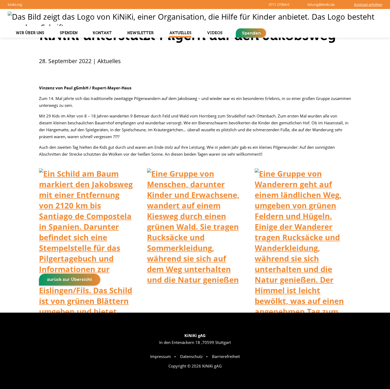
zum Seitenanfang (368, 303)
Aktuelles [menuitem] (180, 32)
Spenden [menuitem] (68, 32)
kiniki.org (15, 4)
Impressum (160, 356)
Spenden (251, 33)
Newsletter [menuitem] (140, 32)
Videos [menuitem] (214, 32)
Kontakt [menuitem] (102, 32)
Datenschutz (191, 356)
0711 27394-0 (279, 4)
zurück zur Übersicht (69, 279)
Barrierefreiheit (226, 356)
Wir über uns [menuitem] (30, 32)
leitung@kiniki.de (321, 4)
